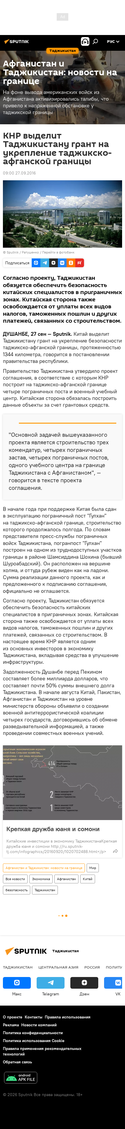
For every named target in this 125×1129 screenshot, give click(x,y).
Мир (92, 868)
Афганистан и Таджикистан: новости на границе (44, 868)
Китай (87, 879)
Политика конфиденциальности (33, 1032)
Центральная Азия (58, 967)
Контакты (33, 1017)
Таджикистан (45, 890)
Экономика (41, 879)
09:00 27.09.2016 (19, 173)
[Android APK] (20, 1078)
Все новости (15, 879)
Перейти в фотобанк (58, 252)
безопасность (17, 890)
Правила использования (67, 1017)
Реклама (11, 1024)
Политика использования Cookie (34, 1040)
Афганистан (66, 879)
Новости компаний (39, 1024)
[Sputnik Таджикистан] (17, 43)
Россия (92, 967)
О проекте (12, 1017)
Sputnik (13, 252)
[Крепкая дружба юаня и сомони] (62, 782)
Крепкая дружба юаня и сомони (53, 829)
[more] (115, 851)
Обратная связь (17, 1062)
